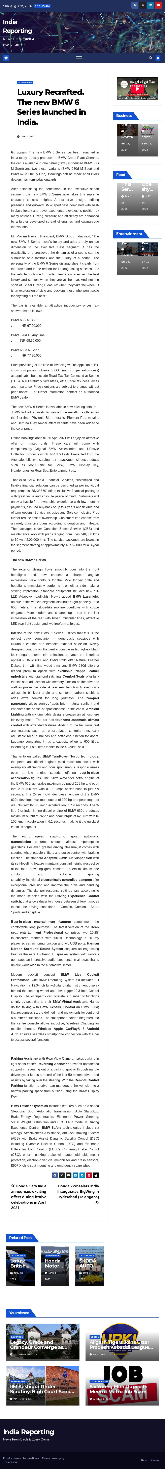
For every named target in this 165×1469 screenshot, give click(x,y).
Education (17, 1337)
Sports (95, 1337)
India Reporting (28, 1432)
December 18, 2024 (127, 143)
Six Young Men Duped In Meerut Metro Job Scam (118, 1389)
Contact (155, 1460)
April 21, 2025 (23, 1399)
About (143, 1460)
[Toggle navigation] (79, 58)
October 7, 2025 (104, 1354)
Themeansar (10, 1462)
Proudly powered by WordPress (21, 1458)
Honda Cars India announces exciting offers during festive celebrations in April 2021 (28, 1197)
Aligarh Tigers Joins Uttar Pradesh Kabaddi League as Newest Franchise (119, 1347)
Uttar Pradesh (99, 1381)
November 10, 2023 (127, 261)
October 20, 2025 (25, 1354)
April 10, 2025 (102, 1399)
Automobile (25, 82)
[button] (150, 58)
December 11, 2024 (147, 143)
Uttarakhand (18, 1381)
